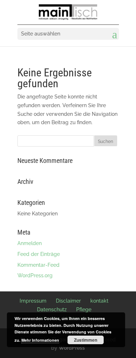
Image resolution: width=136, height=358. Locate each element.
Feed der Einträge (38, 254)
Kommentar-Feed (38, 265)
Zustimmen (85, 340)
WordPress (72, 348)
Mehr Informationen (40, 340)
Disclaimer (68, 301)
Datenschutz (52, 309)
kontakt (99, 301)
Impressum (33, 301)
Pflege (83, 309)
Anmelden (29, 243)
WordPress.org (35, 275)
